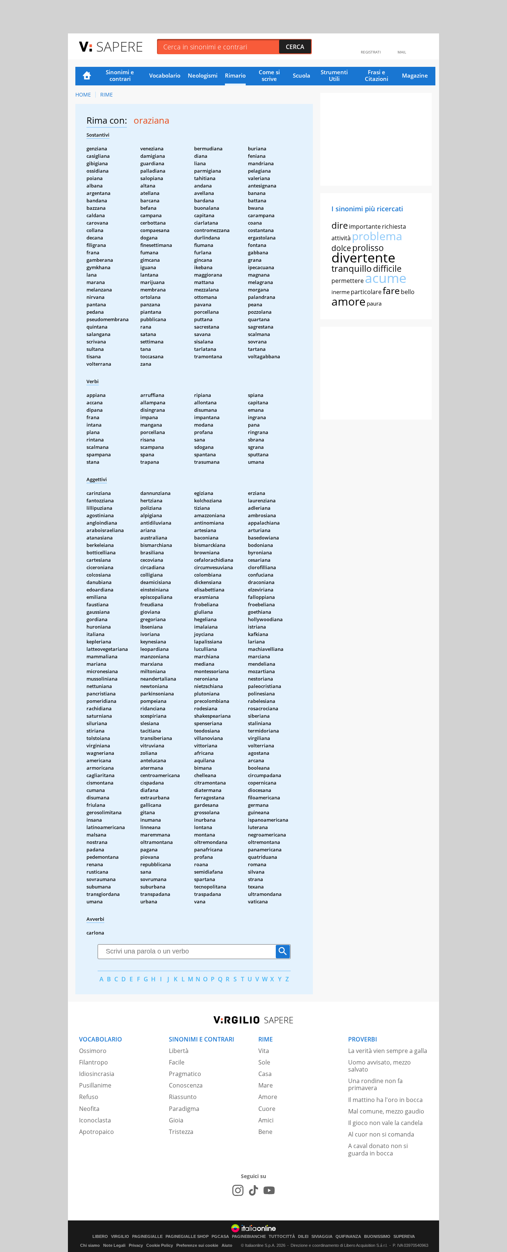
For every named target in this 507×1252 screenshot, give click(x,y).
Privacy (136, 1245)
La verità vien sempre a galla (387, 1051)
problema (377, 236)
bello (408, 292)
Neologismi (202, 75)
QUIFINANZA (348, 1237)
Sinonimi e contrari (120, 75)
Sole (264, 1062)
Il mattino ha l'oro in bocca (385, 1100)
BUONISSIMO (377, 1237)
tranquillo (351, 268)
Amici (266, 1120)
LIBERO (100, 1237)
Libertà (179, 1051)
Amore (267, 1097)
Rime (106, 94)
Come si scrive (269, 75)
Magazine (415, 75)
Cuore (266, 1109)
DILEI (303, 1237)
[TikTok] (253, 1190)
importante (365, 226)
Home (87, 76)
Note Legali (114, 1245)
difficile (387, 268)
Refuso (88, 1097)
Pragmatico (185, 1074)
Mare (265, 1085)
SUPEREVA (404, 1237)
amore (348, 301)
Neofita (89, 1109)
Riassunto (183, 1097)
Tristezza (181, 1132)
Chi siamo (90, 1245)
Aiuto (227, 1245)
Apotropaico (96, 1132)
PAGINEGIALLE (147, 1237)
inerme (340, 292)
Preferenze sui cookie (197, 1245)
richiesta (394, 226)
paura (374, 303)
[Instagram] (238, 1190)
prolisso (368, 248)
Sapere (119, 46)
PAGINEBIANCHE (249, 1237)
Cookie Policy (159, 1245)
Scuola (301, 75)
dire (339, 225)
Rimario (235, 75)
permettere (347, 281)
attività (341, 238)
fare (391, 290)
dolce (341, 248)
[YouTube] (269, 1190)
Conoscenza (186, 1085)
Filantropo (93, 1062)
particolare (366, 292)
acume (385, 278)
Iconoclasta (95, 1120)
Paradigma (184, 1109)
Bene (265, 1132)
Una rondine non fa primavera (375, 1084)
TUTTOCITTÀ (282, 1237)
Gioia (176, 1120)
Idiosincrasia (96, 1074)
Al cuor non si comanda (381, 1134)
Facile (176, 1062)
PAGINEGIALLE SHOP (187, 1237)
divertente (363, 257)
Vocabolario (164, 75)
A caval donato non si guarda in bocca (378, 1149)
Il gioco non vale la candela (385, 1123)
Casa (265, 1074)
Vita (263, 1051)
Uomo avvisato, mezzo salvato (379, 1065)
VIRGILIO (120, 1237)
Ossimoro (93, 1051)
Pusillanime (95, 1085)
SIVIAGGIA (322, 1237)
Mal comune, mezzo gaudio (386, 1111)
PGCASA (220, 1237)
